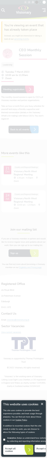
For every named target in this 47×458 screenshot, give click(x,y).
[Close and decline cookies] (42, 404)
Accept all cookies (10, 450)
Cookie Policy (21, 420)
